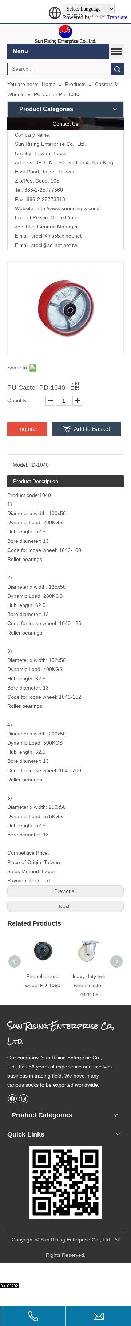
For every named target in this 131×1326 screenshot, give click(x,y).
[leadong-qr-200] (65, 1182)
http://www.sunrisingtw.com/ (67, 208)
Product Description (35, 481)
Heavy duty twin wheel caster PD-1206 (88, 985)
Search (117, 69)
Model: (20, 465)
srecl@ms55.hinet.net (56, 236)
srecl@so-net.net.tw (54, 245)
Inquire (27, 429)
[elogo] (65, 34)
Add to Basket (92, 429)
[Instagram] (23, 1098)
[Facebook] (12, 1098)
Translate (117, 17)
